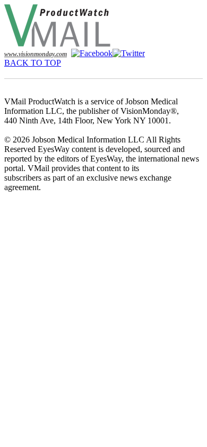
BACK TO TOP (32, 62)
